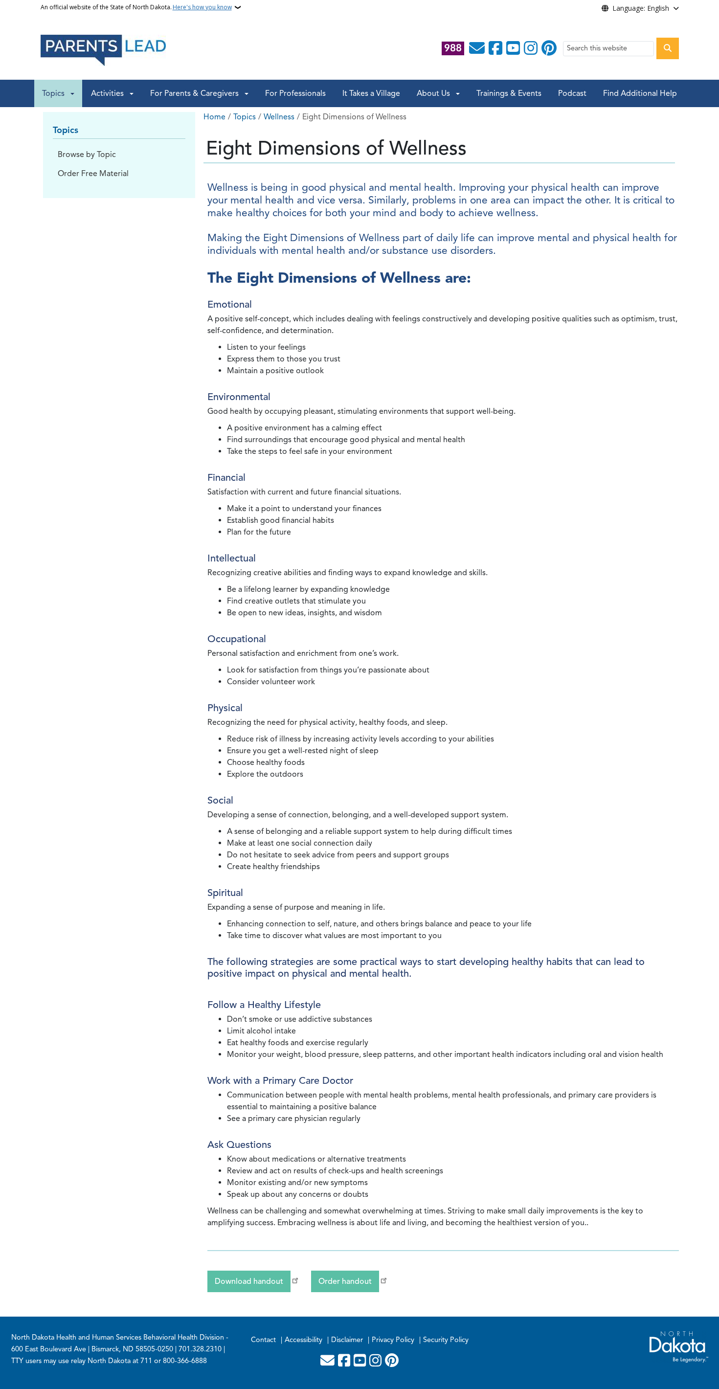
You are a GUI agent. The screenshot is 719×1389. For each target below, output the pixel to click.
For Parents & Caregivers (194, 93)
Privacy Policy (393, 1339)
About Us (433, 93)
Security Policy (446, 1339)
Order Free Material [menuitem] (93, 174)
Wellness (279, 117)
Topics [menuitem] (65, 130)
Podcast (572, 93)
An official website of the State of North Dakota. (136, 7)
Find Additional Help (640, 93)
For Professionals (295, 93)
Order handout (345, 1281)
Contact (263, 1339)
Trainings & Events (508, 93)
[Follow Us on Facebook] (495, 48)
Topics (53, 93)
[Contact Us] (477, 48)
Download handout (249, 1281)
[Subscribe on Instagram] (531, 48)
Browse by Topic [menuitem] (87, 154)
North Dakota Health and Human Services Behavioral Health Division (117, 1337)
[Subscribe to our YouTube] (513, 48)
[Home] (103, 50)
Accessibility (303, 1339)
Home (214, 117)
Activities (107, 93)
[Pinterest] (549, 48)
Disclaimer (347, 1339)
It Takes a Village (371, 93)
